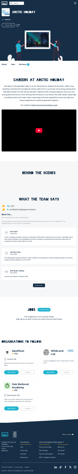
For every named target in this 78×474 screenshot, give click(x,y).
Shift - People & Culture (47, 457)
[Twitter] (70, 467)
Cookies (26, 467)
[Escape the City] (4, 3)
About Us (61, 447)
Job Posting (43, 450)
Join (21, 447)
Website (8, 19)
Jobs (13, 64)
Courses (23, 454)
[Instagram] (75, 467)
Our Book (61, 454)
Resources (24, 457)
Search (15, 3)
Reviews (24, 64)
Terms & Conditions (7, 467)
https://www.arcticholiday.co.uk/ (44, 105)
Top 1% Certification (46, 454)
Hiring (70, 351)
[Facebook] (65, 467)
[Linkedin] (55, 467)
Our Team (61, 450)
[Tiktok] (60, 467)
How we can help (45, 447)
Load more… (39, 285)
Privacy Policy (19, 467)
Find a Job (24, 450)
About (4, 64)
